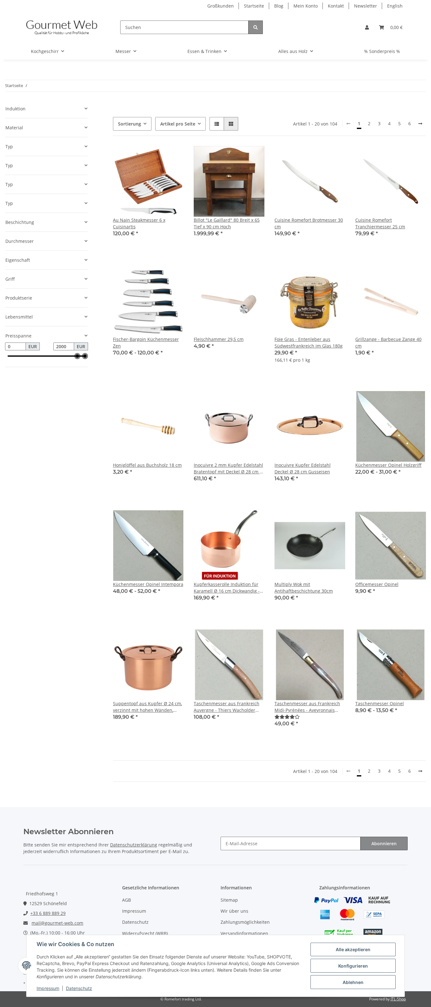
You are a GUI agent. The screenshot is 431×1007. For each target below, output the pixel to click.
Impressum (134, 911)
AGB (126, 900)
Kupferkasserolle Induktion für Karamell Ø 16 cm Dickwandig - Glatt (227, 587)
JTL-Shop (398, 999)
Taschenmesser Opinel (379, 703)
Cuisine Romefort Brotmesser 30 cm (309, 223)
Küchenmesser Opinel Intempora (148, 584)
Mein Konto (305, 6)
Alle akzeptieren (353, 949)
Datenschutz (135, 922)
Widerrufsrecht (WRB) (145, 933)
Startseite (254, 6)
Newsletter (365, 6)
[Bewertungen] (287, 717)
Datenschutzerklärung (133, 845)
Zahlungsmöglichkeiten (245, 922)
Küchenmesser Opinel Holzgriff (388, 465)
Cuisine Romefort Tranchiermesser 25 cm (380, 223)
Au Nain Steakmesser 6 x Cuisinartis (139, 223)
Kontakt (336, 6)
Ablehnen (353, 982)
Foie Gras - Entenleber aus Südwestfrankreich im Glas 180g (309, 342)
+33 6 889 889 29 (48, 913)
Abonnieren (384, 843)
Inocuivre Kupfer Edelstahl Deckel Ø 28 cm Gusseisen (303, 468)
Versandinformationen (244, 933)
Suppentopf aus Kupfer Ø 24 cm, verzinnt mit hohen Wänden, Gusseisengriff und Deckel (147, 706)
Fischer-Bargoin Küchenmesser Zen (146, 342)
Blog (278, 6)
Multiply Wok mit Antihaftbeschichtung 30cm (304, 587)
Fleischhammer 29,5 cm (219, 339)
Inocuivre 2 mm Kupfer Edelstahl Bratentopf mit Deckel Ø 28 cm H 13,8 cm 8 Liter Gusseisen (228, 468)
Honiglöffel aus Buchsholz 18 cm (147, 465)
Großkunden (220, 6)
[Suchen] (255, 27)
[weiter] (420, 123)
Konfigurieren (353, 966)
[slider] (77, 356)
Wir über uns (234, 911)
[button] (367, 27)
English (395, 6)
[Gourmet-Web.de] (61, 27)
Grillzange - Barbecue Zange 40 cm (388, 342)
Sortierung (129, 124)
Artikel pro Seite (177, 124)
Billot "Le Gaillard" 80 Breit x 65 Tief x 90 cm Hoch (227, 223)
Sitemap (229, 900)
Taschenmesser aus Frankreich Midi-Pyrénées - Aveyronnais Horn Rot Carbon (307, 706)
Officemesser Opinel (377, 584)
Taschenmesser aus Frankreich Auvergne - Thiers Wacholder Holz (226, 706)
